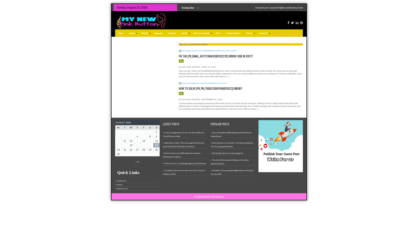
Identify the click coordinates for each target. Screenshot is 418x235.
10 (118, 141)
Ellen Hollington (189, 67)
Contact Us (264, 34)
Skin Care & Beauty (203, 34)
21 (144, 145)
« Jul (137, 161)
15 (150, 141)
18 (125, 145)
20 (137, 145)
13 (137, 141)
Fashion (133, 34)
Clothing (146, 34)
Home (120, 33)
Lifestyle (172, 33)
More (181, 61)
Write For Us (122, 188)
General (251, 34)
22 (150, 145)
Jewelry (185, 34)
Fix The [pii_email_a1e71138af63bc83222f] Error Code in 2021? (216, 56)
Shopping (158, 33)
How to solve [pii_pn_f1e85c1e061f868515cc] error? (210, 88)
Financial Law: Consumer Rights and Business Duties (262, 7)
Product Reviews (233, 33)
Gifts (218, 33)
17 (118, 145)
